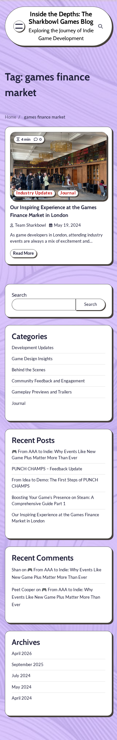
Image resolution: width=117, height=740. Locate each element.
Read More (23, 253)
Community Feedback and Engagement (48, 380)
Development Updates (33, 347)
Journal (68, 193)
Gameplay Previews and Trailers (42, 391)
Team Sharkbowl (30, 225)
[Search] (100, 26)
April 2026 (22, 653)
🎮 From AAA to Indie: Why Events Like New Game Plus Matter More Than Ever (56, 597)
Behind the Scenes (29, 369)
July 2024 (21, 675)
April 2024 (22, 698)
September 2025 (28, 664)
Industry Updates (34, 193)
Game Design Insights (32, 358)
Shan (16, 569)
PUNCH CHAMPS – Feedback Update (47, 468)
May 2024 (22, 687)
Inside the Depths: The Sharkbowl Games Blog (61, 17)
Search (19, 295)
